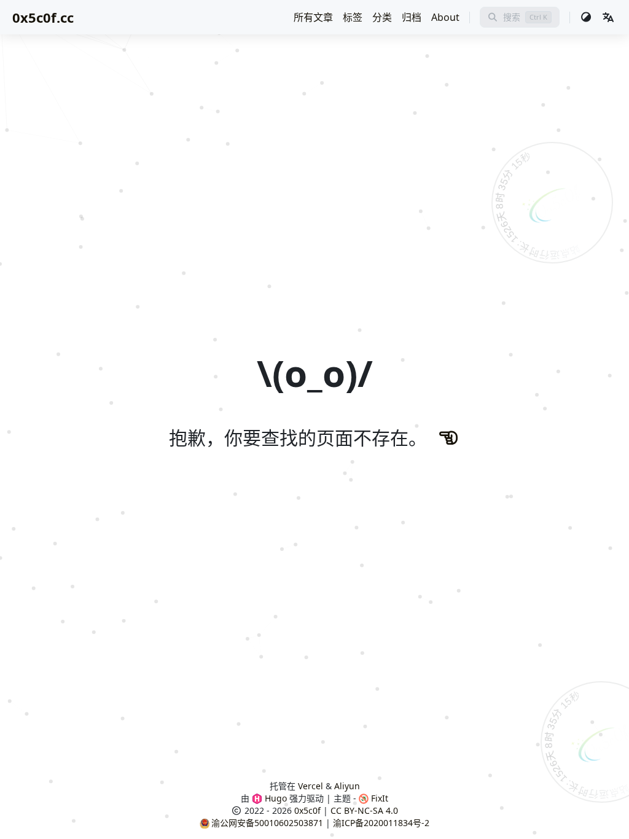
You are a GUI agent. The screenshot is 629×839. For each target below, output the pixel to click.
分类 (382, 17)
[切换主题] (586, 17)
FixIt (378, 798)
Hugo (274, 798)
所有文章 (313, 17)
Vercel (310, 786)
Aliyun (347, 786)
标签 (352, 17)
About (445, 17)
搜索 (511, 17)
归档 (411, 17)
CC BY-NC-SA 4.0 (364, 810)
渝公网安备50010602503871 (267, 823)
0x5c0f (307, 810)
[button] (608, 17)
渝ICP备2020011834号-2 (381, 823)
